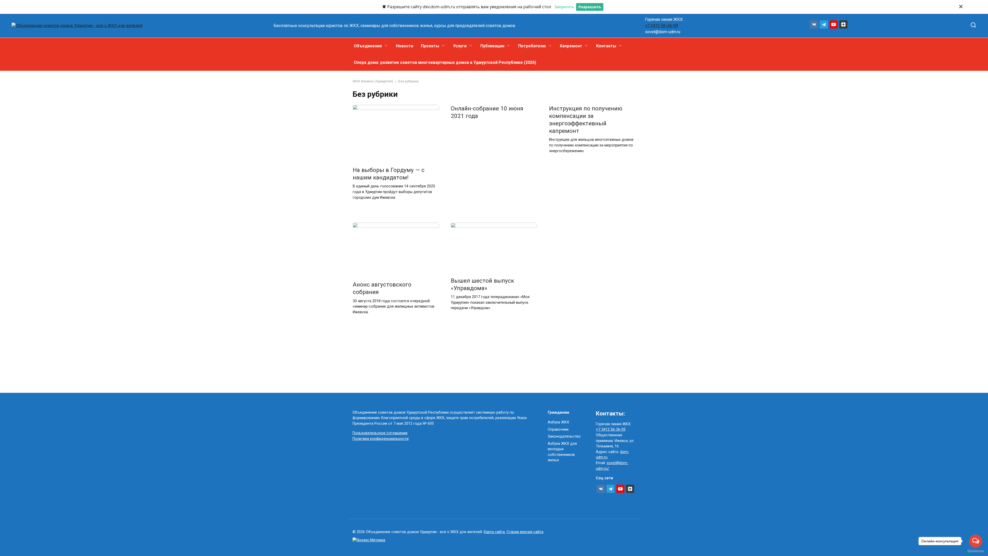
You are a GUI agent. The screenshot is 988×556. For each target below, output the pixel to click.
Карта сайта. (495, 532)
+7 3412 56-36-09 (661, 25)
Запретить (564, 6)
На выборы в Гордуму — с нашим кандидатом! (389, 174)
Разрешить (589, 6)
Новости (404, 46)
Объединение (368, 46)
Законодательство (564, 436)
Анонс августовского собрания (383, 288)
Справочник (558, 429)
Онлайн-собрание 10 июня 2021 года (487, 112)
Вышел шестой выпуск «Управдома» (482, 284)
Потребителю (532, 46)
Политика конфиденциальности (380, 439)
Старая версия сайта (525, 532)
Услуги (459, 46)
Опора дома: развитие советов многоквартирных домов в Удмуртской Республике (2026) (445, 62)
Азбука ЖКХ (558, 422)
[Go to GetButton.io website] (975, 550)
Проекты (430, 46)
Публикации (492, 46)
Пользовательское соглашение (380, 433)
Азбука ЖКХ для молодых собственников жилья (562, 452)
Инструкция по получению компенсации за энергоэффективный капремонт (585, 119)
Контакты (606, 46)
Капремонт (571, 46)
